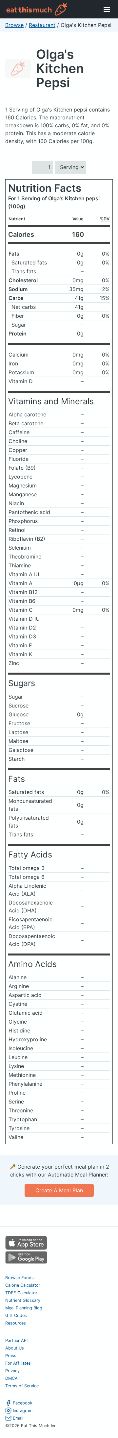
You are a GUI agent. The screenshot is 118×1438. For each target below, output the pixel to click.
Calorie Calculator (22, 1285)
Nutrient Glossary (22, 1300)
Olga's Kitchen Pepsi (60, 68)
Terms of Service (22, 1385)
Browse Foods (19, 1277)
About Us (14, 1348)
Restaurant (42, 25)
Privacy (12, 1370)
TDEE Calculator (21, 1292)
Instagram (22, 1410)
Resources (15, 1323)
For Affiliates (18, 1363)
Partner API (16, 1340)
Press (10, 1355)
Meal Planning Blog (23, 1307)
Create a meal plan (59, 1190)
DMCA (11, 1378)
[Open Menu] (107, 9)
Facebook (22, 1403)
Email (18, 1418)
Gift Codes (16, 1315)
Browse (14, 25)
